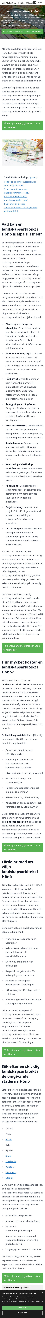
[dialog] (22, 1304)
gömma (33, 177)
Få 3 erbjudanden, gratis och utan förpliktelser (22, 31)
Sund (8, 1155)
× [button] (42, 1292)
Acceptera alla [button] (22, 1308)
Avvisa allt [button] (22, 1313)
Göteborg (11, 1172)
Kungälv (10, 1166)
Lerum (9, 1177)
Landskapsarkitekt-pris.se (18, 2)
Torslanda (11, 1161)
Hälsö (9, 1139)
